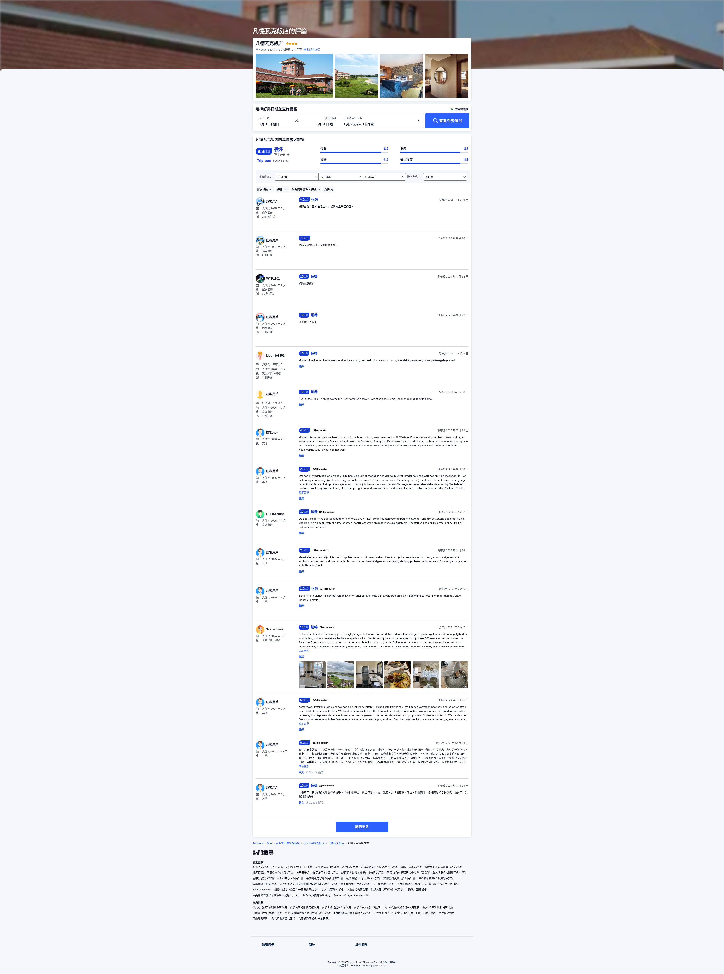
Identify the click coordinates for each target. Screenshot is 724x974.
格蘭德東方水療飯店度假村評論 (324, 878)
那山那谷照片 (260, 918)
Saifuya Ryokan (262, 889)
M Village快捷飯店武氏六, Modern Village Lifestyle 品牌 (336, 895)
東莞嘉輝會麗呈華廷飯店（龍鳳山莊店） (276, 895)
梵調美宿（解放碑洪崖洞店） (388, 889)
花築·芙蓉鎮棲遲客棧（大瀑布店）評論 (308, 912)
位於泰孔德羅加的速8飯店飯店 (401, 907)
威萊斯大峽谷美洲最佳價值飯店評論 (362, 872)
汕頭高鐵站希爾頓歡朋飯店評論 (352, 912)
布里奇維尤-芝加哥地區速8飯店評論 (317, 872)
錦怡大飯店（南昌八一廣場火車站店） (296, 889)
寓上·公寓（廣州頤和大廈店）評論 (292, 866)
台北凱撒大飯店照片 (283, 918)
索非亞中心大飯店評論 (290, 878)
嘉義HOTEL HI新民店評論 (437, 907)
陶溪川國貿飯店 (417, 889)
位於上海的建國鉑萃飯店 (336, 907)
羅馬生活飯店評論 (411, 866)
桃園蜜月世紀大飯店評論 (267, 912)
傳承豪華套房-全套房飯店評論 (435, 878)
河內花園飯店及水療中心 (411, 883)
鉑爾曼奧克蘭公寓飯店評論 (399, 878)
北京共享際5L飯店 (333, 889)
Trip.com (258, 843)
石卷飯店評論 (260, 866)
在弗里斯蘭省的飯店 (288, 843)
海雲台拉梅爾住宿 (357, 889)
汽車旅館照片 (447, 912)
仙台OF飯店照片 (426, 912)
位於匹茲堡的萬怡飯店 (367, 907)
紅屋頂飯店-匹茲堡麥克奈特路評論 (273, 872)
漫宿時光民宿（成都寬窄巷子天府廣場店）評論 (369, 866)
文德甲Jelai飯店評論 (327, 866)
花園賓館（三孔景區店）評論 (363, 878)
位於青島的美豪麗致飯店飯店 (270, 907)
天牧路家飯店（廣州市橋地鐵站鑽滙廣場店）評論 (308, 883)
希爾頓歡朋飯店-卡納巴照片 (314, 918)
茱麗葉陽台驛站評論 (264, 883)
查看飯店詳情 (312, 49)
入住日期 (264, 118)
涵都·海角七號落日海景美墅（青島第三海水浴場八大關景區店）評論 (427, 872)
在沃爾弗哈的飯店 (313, 843)
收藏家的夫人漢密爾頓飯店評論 (443, 866)
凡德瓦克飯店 (336, 843)
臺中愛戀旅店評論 (263, 878)
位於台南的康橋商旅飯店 (304, 907)
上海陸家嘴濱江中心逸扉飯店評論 (393, 912)
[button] (523, 6)
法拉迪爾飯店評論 (383, 883)
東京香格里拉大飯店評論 (355, 883)
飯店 (269, 843)
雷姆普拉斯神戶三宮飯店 (443, 883)
